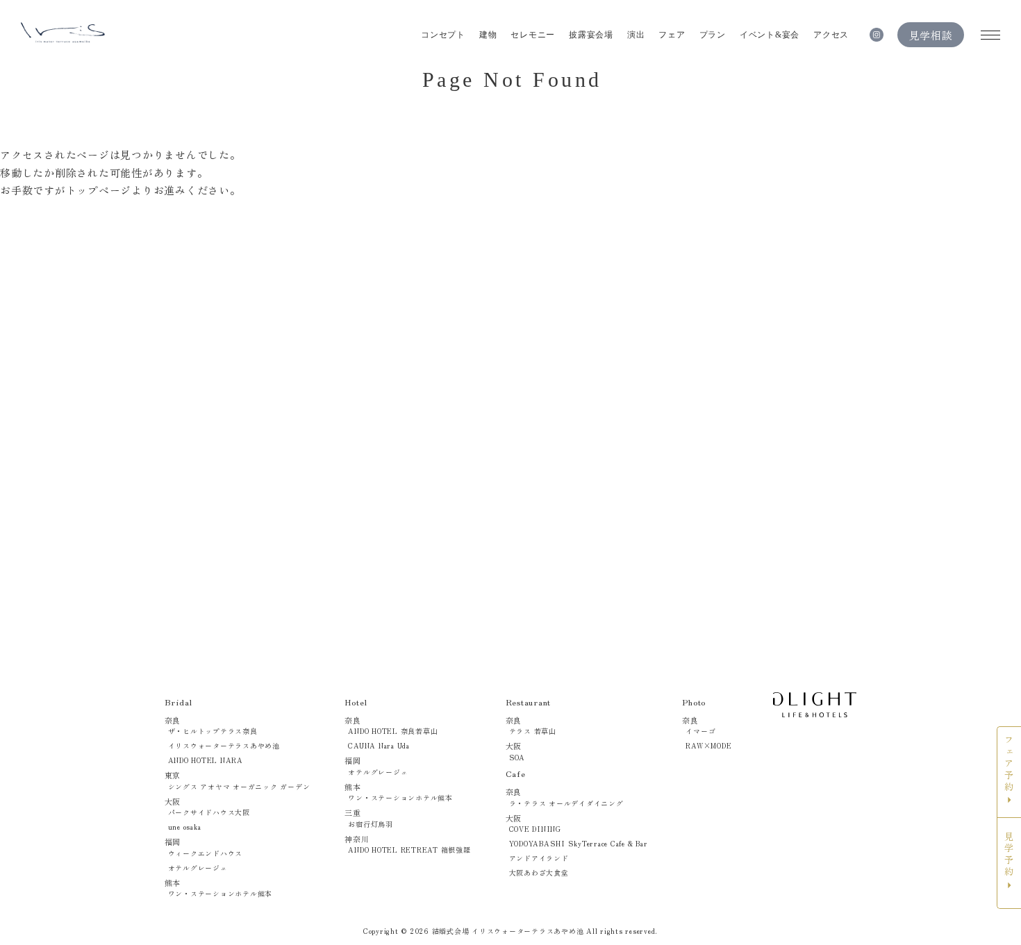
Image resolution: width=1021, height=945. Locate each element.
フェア (671, 35)
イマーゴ (700, 731)
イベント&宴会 (769, 35)
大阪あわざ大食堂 (539, 872)
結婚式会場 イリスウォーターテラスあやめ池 (508, 931)
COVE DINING (535, 828)
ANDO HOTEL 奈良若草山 (393, 731)
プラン (712, 35)
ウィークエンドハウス (205, 853)
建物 (488, 35)
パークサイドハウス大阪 (209, 812)
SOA (517, 757)
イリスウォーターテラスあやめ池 (224, 745)
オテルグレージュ (198, 867)
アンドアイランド (539, 858)
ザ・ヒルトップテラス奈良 (213, 731)
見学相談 (931, 35)
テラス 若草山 (532, 731)
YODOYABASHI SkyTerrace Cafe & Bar (578, 843)
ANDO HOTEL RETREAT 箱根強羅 (409, 849)
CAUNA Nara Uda (379, 745)
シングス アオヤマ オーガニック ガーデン (239, 786)
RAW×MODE (708, 745)
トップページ (99, 190)
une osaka (184, 826)
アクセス (831, 35)
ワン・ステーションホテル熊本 (220, 893)
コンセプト (443, 35)
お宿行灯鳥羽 (370, 824)
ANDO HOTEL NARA (205, 760)
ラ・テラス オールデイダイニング (566, 803)
